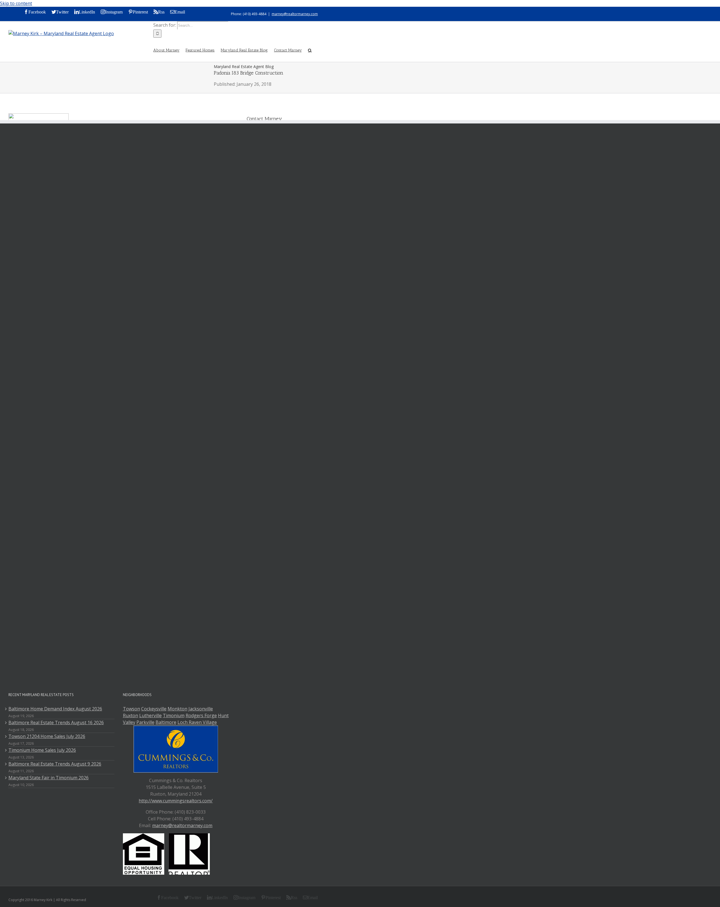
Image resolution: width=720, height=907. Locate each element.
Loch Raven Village (197, 722)
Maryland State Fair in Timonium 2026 (48, 778)
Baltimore (166, 722)
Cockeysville (153, 709)
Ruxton (130, 715)
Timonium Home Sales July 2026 (42, 750)
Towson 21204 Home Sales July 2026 (46, 736)
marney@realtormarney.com (295, 14)
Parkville (145, 722)
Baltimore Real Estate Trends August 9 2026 (54, 764)
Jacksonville (200, 709)
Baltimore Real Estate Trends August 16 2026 (56, 722)
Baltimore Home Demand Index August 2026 (55, 709)
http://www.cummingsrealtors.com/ (176, 801)
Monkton (177, 709)
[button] (310, 50)
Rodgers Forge (201, 715)
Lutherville (150, 715)
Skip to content (16, 3)
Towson (131, 709)
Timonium (173, 715)
